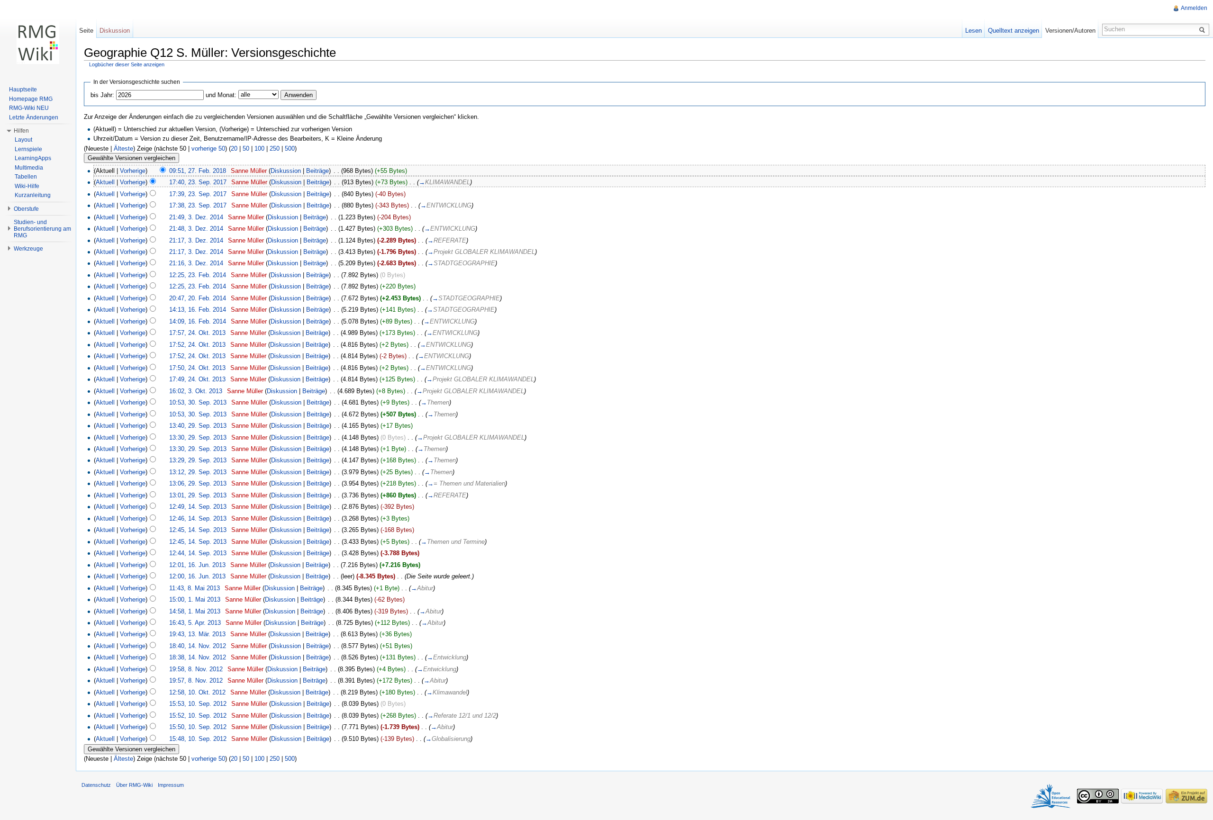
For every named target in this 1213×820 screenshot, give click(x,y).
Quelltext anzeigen (1013, 30)
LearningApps (33, 158)
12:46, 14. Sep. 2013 (197, 518)
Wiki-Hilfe (27, 186)
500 (290, 148)
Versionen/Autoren (1070, 30)
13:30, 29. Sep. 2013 (197, 437)
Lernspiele (28, 149)
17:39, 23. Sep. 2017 (197, 194)
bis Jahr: (102, 95)
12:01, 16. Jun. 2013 (197, 564)
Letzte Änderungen (33, 117)
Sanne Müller (249, 170)
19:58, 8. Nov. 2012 (196, 669)
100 (259, 148)
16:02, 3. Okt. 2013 (195, 391)
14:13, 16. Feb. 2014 (197, 309)
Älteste (123, 148)
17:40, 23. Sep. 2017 (197, 182)
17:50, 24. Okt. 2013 (197, 367)
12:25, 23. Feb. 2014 (197, 275)
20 (234, 148)
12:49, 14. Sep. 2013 (197, 506)
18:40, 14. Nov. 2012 (197, 645)
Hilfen (21, 130)
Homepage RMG (31, 99)
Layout (23, 139)
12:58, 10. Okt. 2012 (197, 692)
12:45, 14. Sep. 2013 (197, 529)
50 (246, 148)
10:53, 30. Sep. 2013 (197, 402)
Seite (86, 30)
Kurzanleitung (33, 195)
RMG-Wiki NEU (29, 108)
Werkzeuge (28, 248)
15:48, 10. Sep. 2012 (197, 738)
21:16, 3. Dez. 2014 (196, 263)
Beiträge (317, 170)
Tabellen (26, 176)
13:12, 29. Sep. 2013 (197, 472)
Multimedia (29, 167)
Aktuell (105, 182)
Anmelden (1194, 8)
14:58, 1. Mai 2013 (194, 611)
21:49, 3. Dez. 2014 (196, 217)
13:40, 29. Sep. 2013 (197, 425)
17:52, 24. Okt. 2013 (197, 344)
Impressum (171, 785)
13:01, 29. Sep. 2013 (197, 495)
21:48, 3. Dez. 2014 (196, 228)
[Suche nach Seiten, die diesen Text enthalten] (1203, 29)
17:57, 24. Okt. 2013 (197, 332)
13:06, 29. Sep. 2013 (197, 483)
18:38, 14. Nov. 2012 (197, 657)
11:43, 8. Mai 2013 (194, 588)
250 (275, 148)
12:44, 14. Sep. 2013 (197, 553)
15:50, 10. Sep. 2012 (197, 726)
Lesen (973, 30)
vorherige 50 (208, 148)
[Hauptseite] (38, 43)
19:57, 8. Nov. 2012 (196, 680)
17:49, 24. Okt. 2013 (197, 379)
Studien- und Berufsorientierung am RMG (42, 229)
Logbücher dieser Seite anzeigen (126, 64)
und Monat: (221, 95)
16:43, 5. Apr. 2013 (195, 622)
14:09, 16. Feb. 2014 (197, 321)
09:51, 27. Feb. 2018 (197, 170)
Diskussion (286, 170)
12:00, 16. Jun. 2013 (197, 576)
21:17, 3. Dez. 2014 (196, 240)
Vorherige (132, 170)
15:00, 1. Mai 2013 (194, 599)
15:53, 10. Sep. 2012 (197, 703)
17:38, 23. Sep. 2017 (197, 205)
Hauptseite (23, 89)
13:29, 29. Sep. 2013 (197, 460)
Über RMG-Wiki (134, 785)
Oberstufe (26, 209)
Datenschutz (96, 785)
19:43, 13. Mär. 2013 (197, 634)
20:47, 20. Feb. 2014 (197, 298)
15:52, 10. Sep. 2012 (197, 715)
